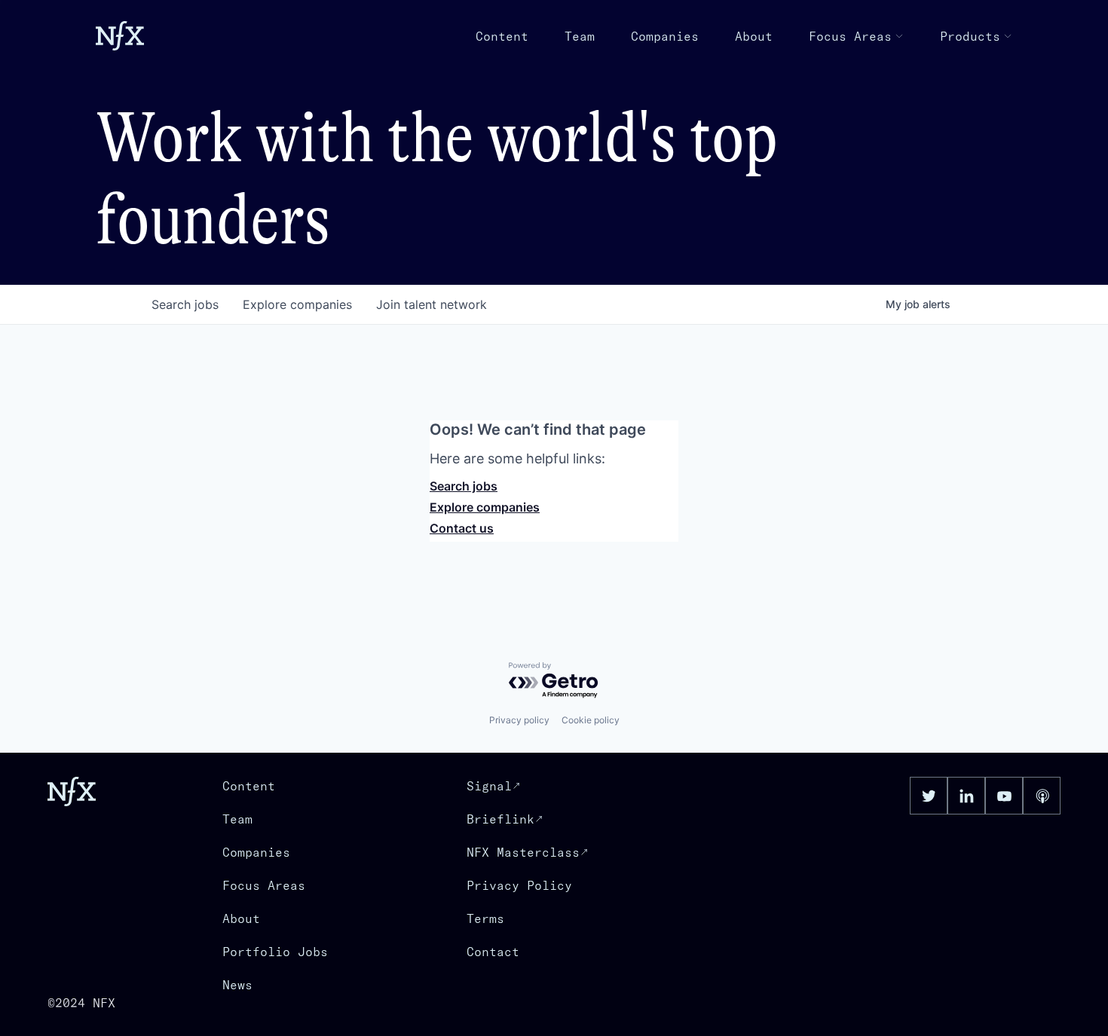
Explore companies (485, 507)
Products (970, 36)
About (754, 36)
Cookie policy (591, 720)
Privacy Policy (519, 885)
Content (502, 36)
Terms (485, 918)
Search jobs (463, 486)
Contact (493, 951)
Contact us (462, 528)
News (237, 984)
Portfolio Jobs (275, 951)
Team (580, 36)
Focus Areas (850, 36)
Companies (665, 36)
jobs (185, 304)
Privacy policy (519, 720)
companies (297, 304)
